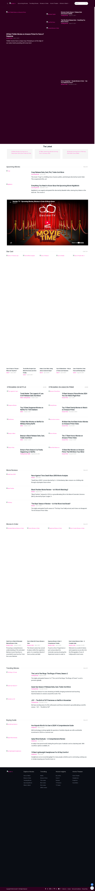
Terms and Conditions (76, 889)
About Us (64, 889)
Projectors (75, 780)
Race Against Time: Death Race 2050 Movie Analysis (49, 476)
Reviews (33, 477)
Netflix (21, 397)
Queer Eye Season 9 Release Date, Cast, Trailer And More (51, 687)
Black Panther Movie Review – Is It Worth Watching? (49, 490)
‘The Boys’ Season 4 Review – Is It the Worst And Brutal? (50, 504)
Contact (69, 889)
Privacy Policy (85, 889)
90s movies (43, 785)
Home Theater (54, 3)
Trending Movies (33, 3)
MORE (44, 387)
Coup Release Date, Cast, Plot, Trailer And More (47, 172)
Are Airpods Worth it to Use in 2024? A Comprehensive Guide (52, 725)
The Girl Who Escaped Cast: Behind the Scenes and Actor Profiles (29, 370)
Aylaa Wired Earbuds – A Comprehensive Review (48, 739)
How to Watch (27, 775)
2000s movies (43, 787)
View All (85, 166)
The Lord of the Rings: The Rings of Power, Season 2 (49, 673)
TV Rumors (58, 782)
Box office (58, 775)
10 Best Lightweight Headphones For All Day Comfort (50, 752)
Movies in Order (44, 3)
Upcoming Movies (23, 3)
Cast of (7, 372)
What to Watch (64, 3)
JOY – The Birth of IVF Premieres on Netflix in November (51, 700)
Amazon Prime (9, 38)
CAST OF (85, 251)
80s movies (43, 782)
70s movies (43, 780)
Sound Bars (75, 782)
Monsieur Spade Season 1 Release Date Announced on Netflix (71, 12)
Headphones (34, 727)
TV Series (58, 785)
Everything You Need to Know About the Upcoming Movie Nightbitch (55, 186)
